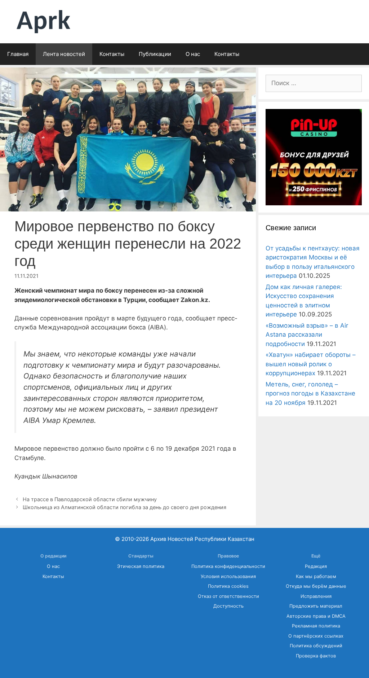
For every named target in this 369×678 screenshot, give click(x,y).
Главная (17, 54)
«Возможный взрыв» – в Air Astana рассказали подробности (307, 334)
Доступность (228, 606)
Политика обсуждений (316, 645)
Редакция (316, 566)
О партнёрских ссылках (315, 636)
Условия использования (228, 576)
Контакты (111, 54)
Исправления (316, 596)
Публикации (155, 54)
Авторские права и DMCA (316, 616)
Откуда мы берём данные (316, 586)
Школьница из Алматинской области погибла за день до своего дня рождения (124, 507)
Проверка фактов (316, 656)
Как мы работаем (316, 576)
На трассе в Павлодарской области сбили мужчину (90, 499)
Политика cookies (228, 586)
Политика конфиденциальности (228, 566)
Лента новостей (64, 54)
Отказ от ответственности (228, 596)
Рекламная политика (316, 626)
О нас (193, 54)
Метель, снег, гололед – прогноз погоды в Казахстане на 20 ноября (310, 393)
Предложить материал (315, 606)
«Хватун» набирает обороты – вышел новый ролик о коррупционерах (311, 364)
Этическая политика (140, 566)
